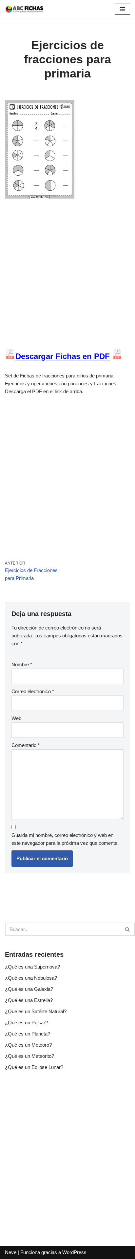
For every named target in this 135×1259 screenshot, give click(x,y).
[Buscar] (127, 929)
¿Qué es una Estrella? (29, 1000)
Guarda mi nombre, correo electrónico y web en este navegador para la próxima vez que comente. (65, 839)
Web (16, 718)
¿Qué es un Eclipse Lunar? (34, 1067)
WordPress (74, 1252)
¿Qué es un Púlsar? (26, 1022)
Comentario (25, 745)
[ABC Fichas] (24, 9)
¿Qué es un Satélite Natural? (36, 1011)
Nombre (21, 664)
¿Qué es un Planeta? (27, 1033)
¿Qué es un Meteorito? (29, 1056)
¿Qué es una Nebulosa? (31, 978)
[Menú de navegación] (122, 9)
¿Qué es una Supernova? (32, 967)
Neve (10, 1252)
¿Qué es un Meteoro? (28, 1045)
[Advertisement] (67, 278)
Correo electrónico (32, 691)
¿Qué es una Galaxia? (29, 989)
